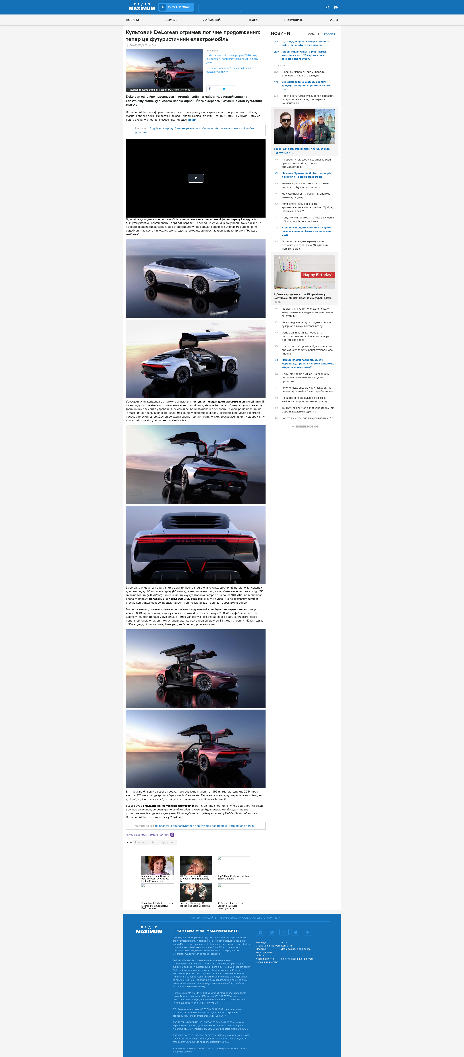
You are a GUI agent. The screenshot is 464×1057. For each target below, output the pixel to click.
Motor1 (191, 120)
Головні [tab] (329, 34)
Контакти (286, 945)
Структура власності (268, 945)
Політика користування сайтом (264, 952)
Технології (141, 842)
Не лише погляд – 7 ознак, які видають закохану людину (230, 69)
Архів (284, 942)
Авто (155, 842)
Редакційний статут (267, 962)
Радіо (333, 20)
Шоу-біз (171, 20)
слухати (179, 7)
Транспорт (168, 842)
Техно (253, 20)
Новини (132, 20)
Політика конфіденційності (297, 958)
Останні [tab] (313, 34)
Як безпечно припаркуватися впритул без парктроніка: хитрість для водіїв (204, 826)
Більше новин (306, 426)
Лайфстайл (213, 20)
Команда (261, 942)
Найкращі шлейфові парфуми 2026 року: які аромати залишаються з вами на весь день (232, 59)
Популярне (293, 20)
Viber (172, 835)
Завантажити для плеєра (295, 948)
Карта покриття (265, 958)
